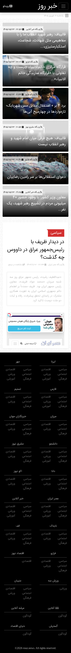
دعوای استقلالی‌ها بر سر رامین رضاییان (36, 177)
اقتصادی (46, 369)
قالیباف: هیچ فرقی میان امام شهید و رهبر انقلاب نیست (38, 141)
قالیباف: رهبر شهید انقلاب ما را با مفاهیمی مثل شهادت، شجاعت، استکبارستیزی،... (41, 40)
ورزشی (47, 374)
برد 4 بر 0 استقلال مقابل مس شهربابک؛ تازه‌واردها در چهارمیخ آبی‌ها (36, 109)
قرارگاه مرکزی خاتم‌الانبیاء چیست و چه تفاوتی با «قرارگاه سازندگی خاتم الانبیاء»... (37, 73)
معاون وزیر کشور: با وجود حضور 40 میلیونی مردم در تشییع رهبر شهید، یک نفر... (36, 203)
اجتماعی (62, 374)
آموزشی (46, 379)
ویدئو (6, 6)
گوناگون (62, 616)
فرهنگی (63, 379)
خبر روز (47, 6)
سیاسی (56, 233)
